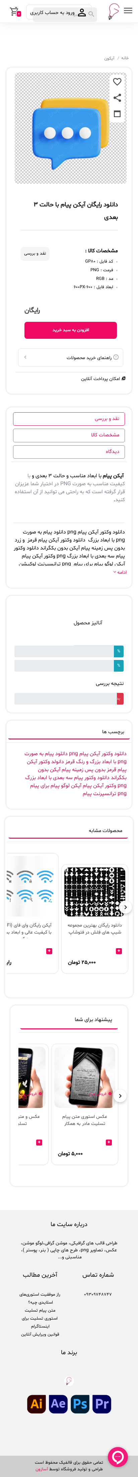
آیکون (109, 59)
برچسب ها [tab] (113, 732)
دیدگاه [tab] (112, 451)
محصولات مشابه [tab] (105, 830)
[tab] (69, 1021)
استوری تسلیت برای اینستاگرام (40, 1323)
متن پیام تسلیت (40, 1311)
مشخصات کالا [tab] (105, 435)
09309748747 (98, 1295)
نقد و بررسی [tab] (107, 418)
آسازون (42, 1469)
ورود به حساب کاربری (53, 12)
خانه (125, 58)
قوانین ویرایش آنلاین (40, 1335)
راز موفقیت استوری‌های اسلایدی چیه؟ (39, 1299)
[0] (5, 11)
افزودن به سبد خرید (71, 330)
